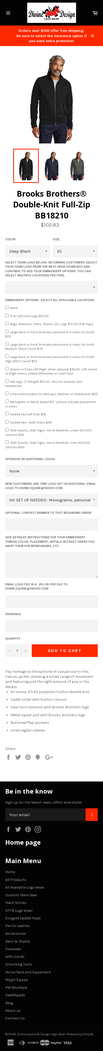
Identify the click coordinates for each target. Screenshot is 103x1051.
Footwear (13, 949)
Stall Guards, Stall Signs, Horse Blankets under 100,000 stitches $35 (48, 433)
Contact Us (15, 1018)
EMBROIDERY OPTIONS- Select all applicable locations (50, 300)
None (14, 308)
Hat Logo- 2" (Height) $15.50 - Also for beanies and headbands (43, 384)
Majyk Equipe (16, 980)
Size (56, 239)
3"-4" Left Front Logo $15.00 (29, 316)
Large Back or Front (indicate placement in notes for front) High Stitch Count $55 (49, 359)
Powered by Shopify (80, 1034)
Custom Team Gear (21, 895)
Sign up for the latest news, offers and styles (43, 802)
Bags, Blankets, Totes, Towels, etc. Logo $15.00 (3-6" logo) (51, 324)
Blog (9, 1003)
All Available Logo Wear (24, 887)
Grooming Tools (18, 964)
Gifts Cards (15, 956)
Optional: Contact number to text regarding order (48, 513)
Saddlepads (15, 995)
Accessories (15, 933)
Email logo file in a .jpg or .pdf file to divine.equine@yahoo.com (36, 586)
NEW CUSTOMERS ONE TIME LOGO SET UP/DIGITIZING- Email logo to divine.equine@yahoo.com (50, 486)
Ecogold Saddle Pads (23, 918)
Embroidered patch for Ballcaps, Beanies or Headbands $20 (54, 394)
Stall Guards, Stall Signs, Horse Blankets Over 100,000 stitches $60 (47, 445)
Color (10, 239)
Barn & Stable (17, 941)
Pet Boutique (16, 987)
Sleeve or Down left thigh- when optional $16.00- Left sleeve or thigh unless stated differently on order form (51, 371)
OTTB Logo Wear (19, 910)
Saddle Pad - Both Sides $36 (31, 422)
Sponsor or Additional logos (30, 459)
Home (10, 872)
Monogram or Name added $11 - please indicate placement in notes (50, 404)
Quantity (12, 638)
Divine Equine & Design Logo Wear (41, 1034)
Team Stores (15, 902)
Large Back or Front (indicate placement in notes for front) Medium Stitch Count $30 (49, 347)
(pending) (13, 614)
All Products (15, 880)
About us (13, 1010)
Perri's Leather (17, 926)
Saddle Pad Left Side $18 (28, 414)
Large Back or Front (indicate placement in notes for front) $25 (49, 334)
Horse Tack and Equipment (28, 972)
